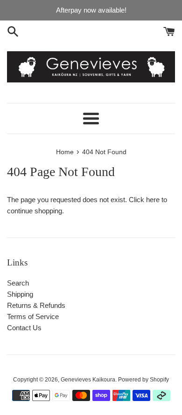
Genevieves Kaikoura (88, 379)
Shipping (20, 294)
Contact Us (24, 328)
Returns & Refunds (36, 305)
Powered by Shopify (143, 379)
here (153, 200)
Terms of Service (33, 316)
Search (18, 283)
